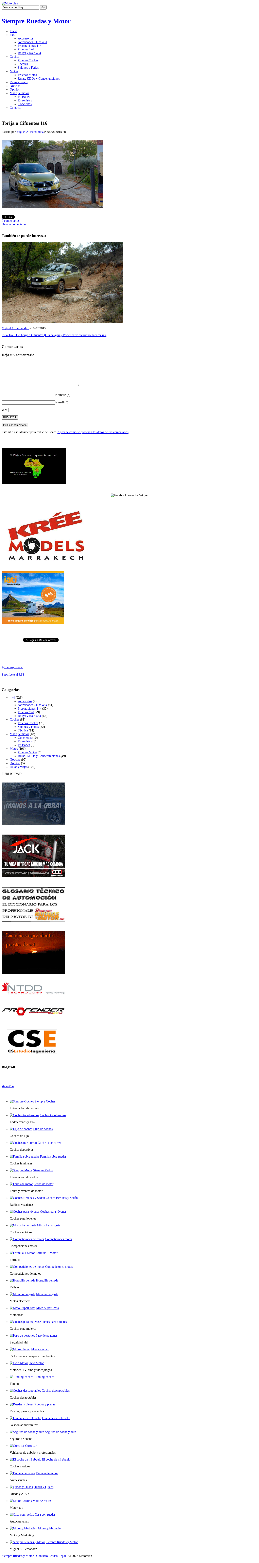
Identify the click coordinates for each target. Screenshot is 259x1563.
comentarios (10, 220)
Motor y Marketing (50, 1528)
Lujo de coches (43, 1129)
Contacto (15, 107)
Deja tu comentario (14, 224)
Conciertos (25, 104)
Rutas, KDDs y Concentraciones (39, 78)
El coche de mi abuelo (56, 1459)
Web (4, 410)
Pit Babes (24, 96)
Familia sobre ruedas (53, 1156)
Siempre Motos (43, 1170)
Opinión (15, 89)
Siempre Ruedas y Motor (36, 21)
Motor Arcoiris (42, 1500)
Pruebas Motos (27, 75)
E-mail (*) (61, 402)
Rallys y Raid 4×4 (29, 53)
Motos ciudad (40, 1349)
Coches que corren (50, 1142)
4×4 (12, 697)
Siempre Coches (45, 1101)
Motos (14, 71)
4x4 (12, 34)
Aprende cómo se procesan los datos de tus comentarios (92, 432)
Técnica (23, 64)
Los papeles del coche (56, 1418)
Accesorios (25, 701)
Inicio (13, 31)
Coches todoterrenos (53, 1115)
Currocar (30, 1445)
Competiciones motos (59, 1266)
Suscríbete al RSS (13, 674)
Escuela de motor (47, 1473)
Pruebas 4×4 (26, 49)
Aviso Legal (58, 1556)
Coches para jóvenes (53, 1211)
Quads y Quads (43, 1487)
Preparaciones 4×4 (29, 45)
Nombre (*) (62, 395)
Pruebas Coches (28, 60)
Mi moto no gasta (47, 1294)
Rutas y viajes (19, 82)
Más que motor (19, 93)
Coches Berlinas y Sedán (62, 1197)
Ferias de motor (43, 1184)
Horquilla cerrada (47, 1280)
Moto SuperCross (47, 1308)
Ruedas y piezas (44, 1404)
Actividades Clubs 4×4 (32, 42)
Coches (14, 56)
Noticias (15, 85)
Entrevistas (25, 100)
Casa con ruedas (45, 1514)
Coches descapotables (56, 1390)
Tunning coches (44, 1377)
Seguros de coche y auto (60, 1432)
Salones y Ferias (28, 67)
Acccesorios (25, 38)
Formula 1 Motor (46, 1253)
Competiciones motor (58, 1239)
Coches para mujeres (53, 1321)
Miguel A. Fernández (30, 131)
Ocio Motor (36, 1363)
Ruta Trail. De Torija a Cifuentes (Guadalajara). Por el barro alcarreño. (54, 335)
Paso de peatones (46, 1335)
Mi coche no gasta (48, 1225)
